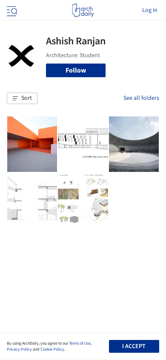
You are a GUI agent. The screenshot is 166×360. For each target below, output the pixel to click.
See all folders (141, 98)
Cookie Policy (52, 349)
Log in (149, 10)
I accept (134, 346)
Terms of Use (80, 343)
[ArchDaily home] (83, 10)
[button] (22, 99)
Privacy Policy (19, 349)
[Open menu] (11, 10)
